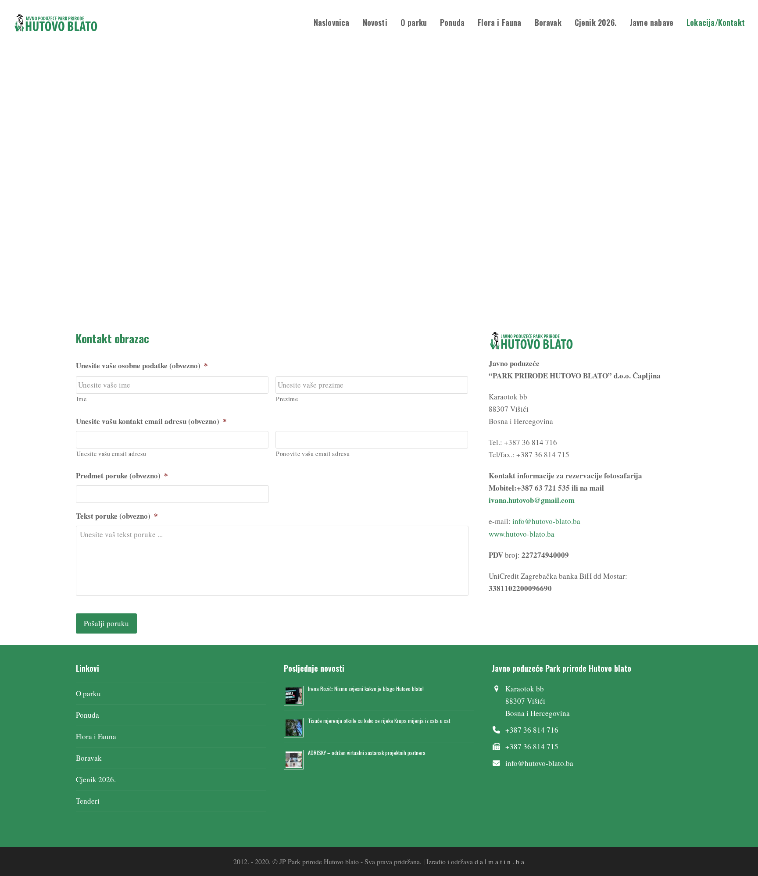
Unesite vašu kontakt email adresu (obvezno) (151, 421)
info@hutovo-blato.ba (546, 521)
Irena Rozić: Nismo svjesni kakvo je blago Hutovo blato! (366, 688)
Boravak (89, 758)
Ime (81, 399)
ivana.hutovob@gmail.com (532, 500)
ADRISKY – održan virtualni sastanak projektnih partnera (366, 752)
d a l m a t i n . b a (499, 861)
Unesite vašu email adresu (111, 453)
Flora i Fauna (96, 736)
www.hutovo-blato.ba (521, 534)
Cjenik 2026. (96, 779)
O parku (88, 693)
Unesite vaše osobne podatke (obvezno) (142, 365)
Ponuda (87, 715)
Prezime (287, 399)
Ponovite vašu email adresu (313, 453)
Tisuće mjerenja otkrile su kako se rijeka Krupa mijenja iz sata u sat (379, 720)
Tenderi (88, 801)
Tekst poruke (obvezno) (117, 516)
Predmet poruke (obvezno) (122, 476)
